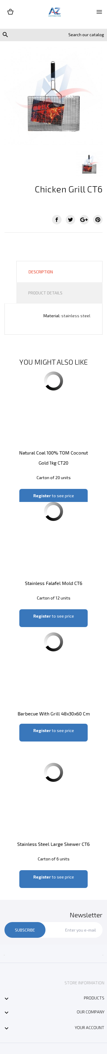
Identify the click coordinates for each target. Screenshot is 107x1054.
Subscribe (25, 929)
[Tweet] (70, 219)
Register (42, 495)
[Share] (57, 219)
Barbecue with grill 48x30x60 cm (54, 713)
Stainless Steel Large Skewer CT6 (53, 844)
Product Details (45, 292)
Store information (84, 982)
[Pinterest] (98, 219)
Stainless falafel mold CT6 (53, 583)
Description (41, 271)
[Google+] (84, 219)
